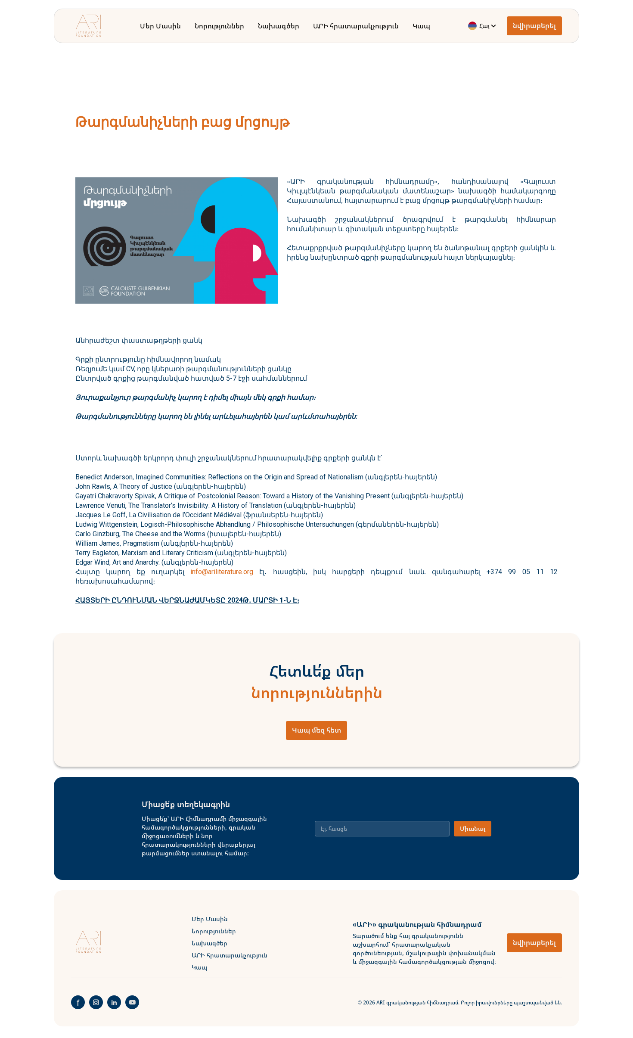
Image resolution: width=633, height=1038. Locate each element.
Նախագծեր (278, 26)
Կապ (421, 26)
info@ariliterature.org (221, 572)
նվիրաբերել (534, 25)
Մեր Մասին (160, 26)
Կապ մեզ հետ (316, 730)
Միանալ (472, 828)
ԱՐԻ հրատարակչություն (356, 26)
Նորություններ (219, 26)
